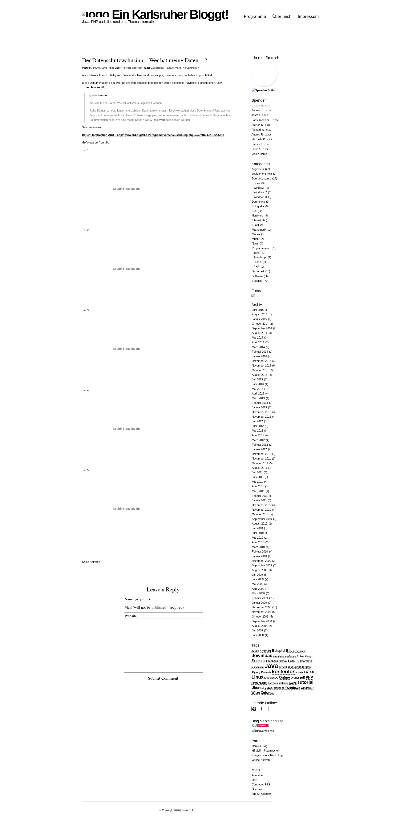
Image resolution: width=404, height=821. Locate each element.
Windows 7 (260, 192)
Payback (169, 67)
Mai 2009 (257, 584)
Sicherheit (137, 67)
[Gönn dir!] (264, 90)
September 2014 (262, 328)
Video (178, 67)
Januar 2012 (259, 449)
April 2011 (258, 486)
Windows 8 (260, 197)
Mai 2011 (257, 481)
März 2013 (258, 398)
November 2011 (261, 458)
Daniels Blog (259, 746)
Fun (254, 211)
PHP (256, 266)
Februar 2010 (260, 551)
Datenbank (258, 201)
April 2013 (258, 393)
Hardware (257, 215)
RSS (255, 779)
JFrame (306, 667)
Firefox (283, 661)
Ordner (295, 677)
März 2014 (258, 347)
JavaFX (283, 667)
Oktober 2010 (260, 514)
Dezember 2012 (261, 412)
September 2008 (262, 621)
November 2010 (261, 509)
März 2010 (258, 547)
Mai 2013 (257, 389)
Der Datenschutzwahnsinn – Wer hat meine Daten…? (144, 60)
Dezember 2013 (261, 361)
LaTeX (257, 262)
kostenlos (283, 671)
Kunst (255, 225)
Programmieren (261, 248)
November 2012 (261, 416)
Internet (127, 67)
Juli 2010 (257, 528)
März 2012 (258, 440)
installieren (257, 667)
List (266, 677)
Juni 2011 (257, 477)
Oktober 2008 (260, 616)
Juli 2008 (257, 630)
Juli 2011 (257, 472)
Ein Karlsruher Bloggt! (168, 14)
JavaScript (260, 257)
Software (257, 276)
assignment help (262, 173)
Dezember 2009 (261, 560)
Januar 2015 (259, 319)
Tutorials (257, 280)
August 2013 (259, 374)
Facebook (272, 661)
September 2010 (262, 519)
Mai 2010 (257, 537)
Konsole (266, 672)
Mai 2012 (257, 430)
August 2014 (259, 333)
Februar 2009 (260, 598)
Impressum (308, 16)
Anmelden (258, 775)
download (261, 655)
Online (284, 677)
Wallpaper (280, 688)
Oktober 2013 (260, 370)
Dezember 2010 (261, 505)
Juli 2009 (257, 574)
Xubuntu (267, 692)
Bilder (291, 650)
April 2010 (258, 542)
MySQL (274, 677)
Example (258, 661)
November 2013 (261, 365)
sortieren (283, 683)
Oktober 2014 (260, 323)
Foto (291, 661)
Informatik (306, 661)
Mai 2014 (257, 337)
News (255, 243)
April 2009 (258, 588)
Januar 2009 (259, 602)
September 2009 (262, 565)
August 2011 (259, 467)
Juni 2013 (258, 384)
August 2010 (259, 523)
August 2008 (259, 625)
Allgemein (258, 169)
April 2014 (258, 342)
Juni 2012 (258, 426)
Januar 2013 (259, 407)
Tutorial (305, 682)
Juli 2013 (257, 379)
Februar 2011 (260, 495)
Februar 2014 (260, 351)
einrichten (278, 656)
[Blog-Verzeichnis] (260, 726)
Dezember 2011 (261, 454)
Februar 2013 (260, 402)
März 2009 (258, 593)
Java (256, 252)
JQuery (255, 672)
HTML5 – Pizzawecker (265, 750)
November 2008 (261, 612)
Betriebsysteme (261, 178)
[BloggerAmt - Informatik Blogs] (263, 731)
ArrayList (265, 651)
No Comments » (191, 67)
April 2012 (258, 435)
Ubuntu (257, 687)
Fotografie (258, 206)
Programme (255, 16)
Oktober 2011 (260, 463)
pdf (302, 677)
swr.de (102, 95)
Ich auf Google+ (261, 793)
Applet (255, 651)
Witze (255, 692)
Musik (255, 238)
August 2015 (259, 314)
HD (297, 661)
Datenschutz (157, 67)
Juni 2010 (258, 532)
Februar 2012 (260, 444)
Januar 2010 (259, 556)
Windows (259, 187)
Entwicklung (304, 656)
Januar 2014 (259, 356)
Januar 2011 (259, 500)
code (302, 651)
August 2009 (259, 570)
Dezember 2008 (261, 607)
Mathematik (259, 229)
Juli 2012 (257, 421)
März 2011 (258, 491)
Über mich (281, 16)
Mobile (256, 234)
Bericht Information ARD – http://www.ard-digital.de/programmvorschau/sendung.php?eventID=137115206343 (153, 135)
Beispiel (278, 650)
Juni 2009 (258, 579)
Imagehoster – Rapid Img (267, 755)
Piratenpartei (259, 683)
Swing (292, 683)
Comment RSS (261, 784)
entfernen (290, 656)
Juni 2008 (258, 635)
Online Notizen (261, 759)
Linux (257, 183)
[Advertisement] (158, 40)
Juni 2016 (258, 309)
